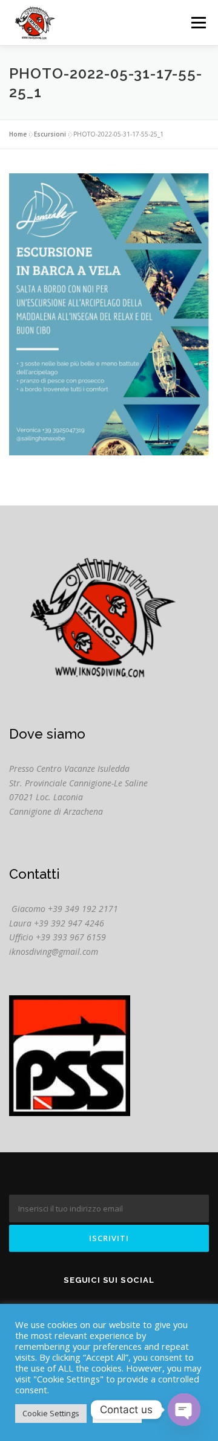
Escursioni (50, 134)
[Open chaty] (184, 1409)
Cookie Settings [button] (50, 1413)
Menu (198, 23)
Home (18, 134)
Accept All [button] (117, 1413)
